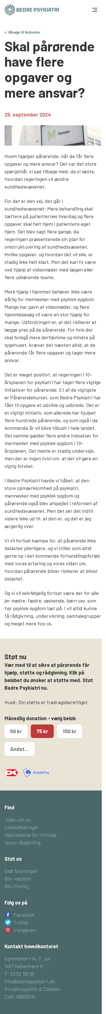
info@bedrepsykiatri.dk (30, 981)
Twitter (21, 922)
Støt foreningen (21, 871)
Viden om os (18, 819)
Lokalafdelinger (21, 827)
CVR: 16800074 (20, 996)
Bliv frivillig (16, 886)
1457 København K (24, 966)
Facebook (24, 915)
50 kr (16, 731)
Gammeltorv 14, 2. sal (28, 958)
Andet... (19, 749)
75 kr (42, 731)
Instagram (25, 930)
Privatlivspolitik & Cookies (32, 989)
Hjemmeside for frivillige (31, 835)
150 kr (69, 731)
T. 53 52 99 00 (19, 974)
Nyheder (33, 32)
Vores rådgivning (22, 842)
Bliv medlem (18, 878)
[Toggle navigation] (94, 9)
